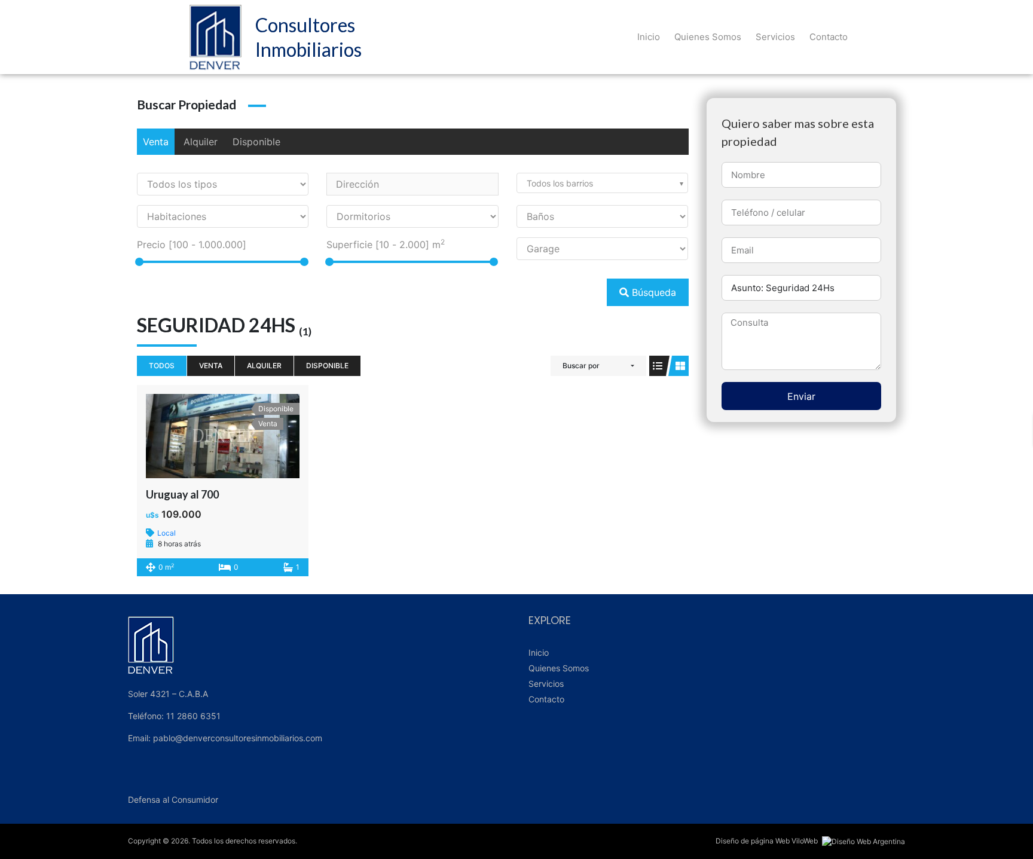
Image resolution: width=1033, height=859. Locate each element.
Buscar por (581, 365)
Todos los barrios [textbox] (560, 183)
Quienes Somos (707, 36)
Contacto (828, 36)
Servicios (775, 36)
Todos (162, 365)
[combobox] (602, 183)
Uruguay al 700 (182, 494)
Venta (156, 142)
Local (166, 532)
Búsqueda (652, 292)
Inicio (648, 36)
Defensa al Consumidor (173, 799)
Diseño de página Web (753, 840)
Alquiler (201, 142)
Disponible (256, 142)
